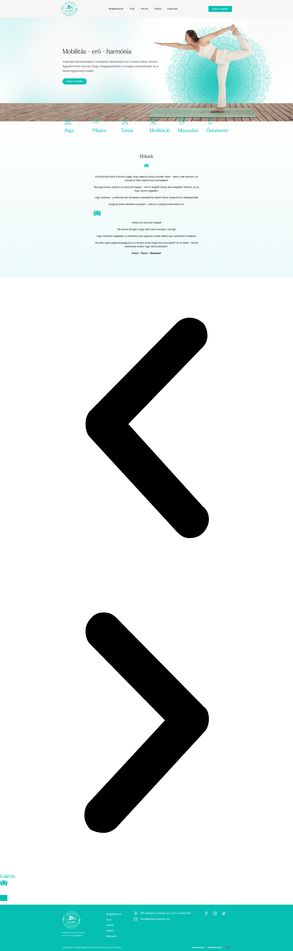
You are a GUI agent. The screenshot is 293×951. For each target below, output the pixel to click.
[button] (146, 428)
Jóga (69, 130)
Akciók (144, 9)
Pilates (99, 130)
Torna (127, 130)
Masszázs (188, 130)
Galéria (157, 9)
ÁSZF (227, 947)
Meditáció (160, 130)
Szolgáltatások (116, 9)
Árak (132, 9)
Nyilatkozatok (215, 947)
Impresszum (198, 947)
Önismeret (217, 130)
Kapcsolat (173, 9)
